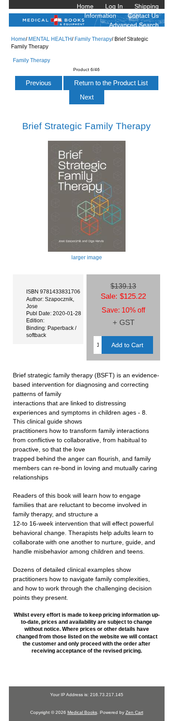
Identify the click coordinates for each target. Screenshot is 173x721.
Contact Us (143, 15)
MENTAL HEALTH (50, 39)
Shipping (146, 6)
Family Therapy (93, 39)
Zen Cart (134, 712)
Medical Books (82, 712)
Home (85, 6)
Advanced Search (134, 24)
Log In (114, 6)
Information (100, 15)
